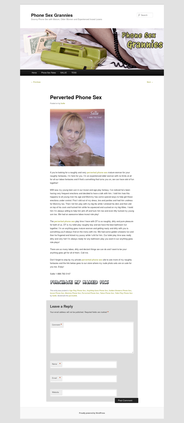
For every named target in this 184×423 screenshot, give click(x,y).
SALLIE (63, 72)
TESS (73, 72)
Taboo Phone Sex (107, 293)
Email (56, 378)
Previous (36, 82)
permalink (73, 295)
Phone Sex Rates (48, 72)
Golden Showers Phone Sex (120, 290)
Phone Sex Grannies (52, 15)
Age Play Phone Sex (77, 290)
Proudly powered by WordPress (92, 413)
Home (34, 72)
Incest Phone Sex (57, 293)
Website (55, 392)
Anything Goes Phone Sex (97, 290)
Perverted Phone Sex (90, 293)
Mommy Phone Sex (73, 293)
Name (56, 364)
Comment (57, 324)
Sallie (63, 103)
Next (150, 82)
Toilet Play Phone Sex (124, 293)
